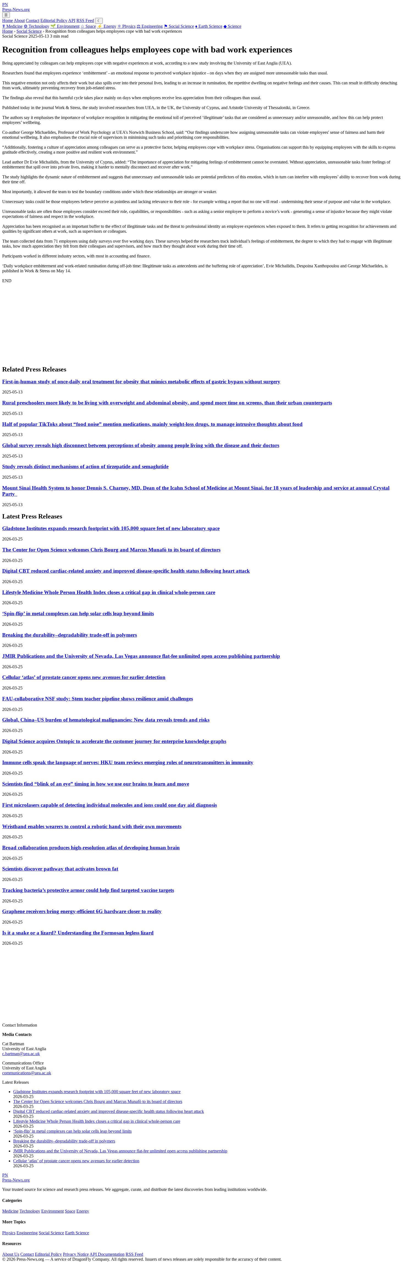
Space (88, 26)
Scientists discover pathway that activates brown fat (60, 869)
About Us (10, 1254)
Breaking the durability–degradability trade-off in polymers (69, 635)
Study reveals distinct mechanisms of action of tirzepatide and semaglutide (85, 466)
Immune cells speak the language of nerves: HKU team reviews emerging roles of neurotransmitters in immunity (127, 762)
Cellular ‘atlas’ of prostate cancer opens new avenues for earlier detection (83, 677)
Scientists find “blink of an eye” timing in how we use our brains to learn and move (95, 784)
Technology (36, 26)
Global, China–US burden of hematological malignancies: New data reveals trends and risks (105, 720)
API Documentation (107, 1254)
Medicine (12, 26)
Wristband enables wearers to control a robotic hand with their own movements (91, 826)
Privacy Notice (76, 1254)
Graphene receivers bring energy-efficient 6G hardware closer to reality (82, 911)
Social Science (179, 26)
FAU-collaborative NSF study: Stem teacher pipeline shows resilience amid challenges (97, 699)
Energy (106, 26)
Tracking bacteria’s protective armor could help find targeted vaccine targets (88, 890)
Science (232, 26)
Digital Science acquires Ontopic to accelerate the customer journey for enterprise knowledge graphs (114, 741)
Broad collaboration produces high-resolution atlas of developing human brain (91, 847)
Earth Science (208, 26)
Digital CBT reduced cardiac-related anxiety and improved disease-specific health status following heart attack (126, 571)
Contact (32, 20)
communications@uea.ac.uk (26, 1073)
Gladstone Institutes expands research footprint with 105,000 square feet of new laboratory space (111, 528)
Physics (126, 26)
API (71, 20)
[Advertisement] (167, 321)
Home (7, 20)
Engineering (150, 26)
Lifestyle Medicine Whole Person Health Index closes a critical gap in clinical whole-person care (108, 592)
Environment (64, 26)
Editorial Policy (53, 20)
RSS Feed (85, 20)
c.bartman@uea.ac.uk (21, 1053)
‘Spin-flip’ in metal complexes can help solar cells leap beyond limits (78, 613)
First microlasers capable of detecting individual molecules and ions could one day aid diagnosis (109, 805)
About (19, 20)
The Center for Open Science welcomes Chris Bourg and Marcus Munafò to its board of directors (111, 550)
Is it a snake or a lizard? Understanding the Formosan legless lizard (78, 933)
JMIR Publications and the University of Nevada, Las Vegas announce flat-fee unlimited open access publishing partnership (141, 656)
